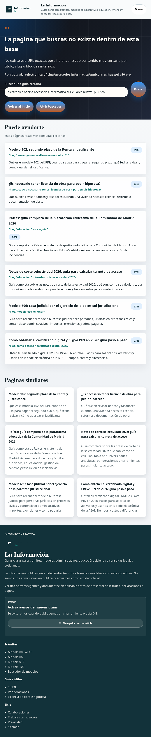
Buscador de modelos (23, 672)
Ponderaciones (18, 692)
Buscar (138, 89)
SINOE (12, 687)
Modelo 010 (16, 662)
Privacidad (15, 722)
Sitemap (13, 727)
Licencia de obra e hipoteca (27, 697)
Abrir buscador (51, 106)
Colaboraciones (19, 712)
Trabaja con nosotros (23, 717)
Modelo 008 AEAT (20, 652)
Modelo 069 (16, 657)
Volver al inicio (19, 106)
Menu (139, 9)
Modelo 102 (16, 667)
